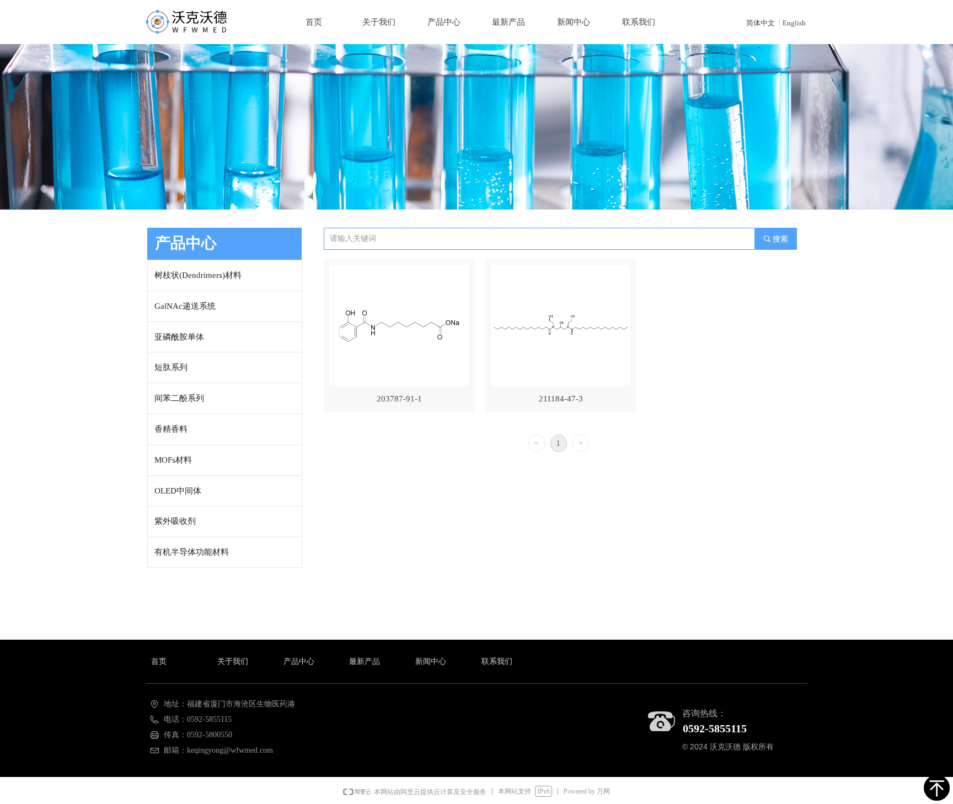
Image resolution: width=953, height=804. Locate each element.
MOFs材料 (173, 459)
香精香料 (171, 429)
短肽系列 (171, 367)
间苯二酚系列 (179, 398)
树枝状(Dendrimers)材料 (198, 275)
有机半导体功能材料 (191, 552)
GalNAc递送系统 (185, 306)
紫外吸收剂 (175, 521)
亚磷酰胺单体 (179, 337)
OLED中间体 (177, 490)
